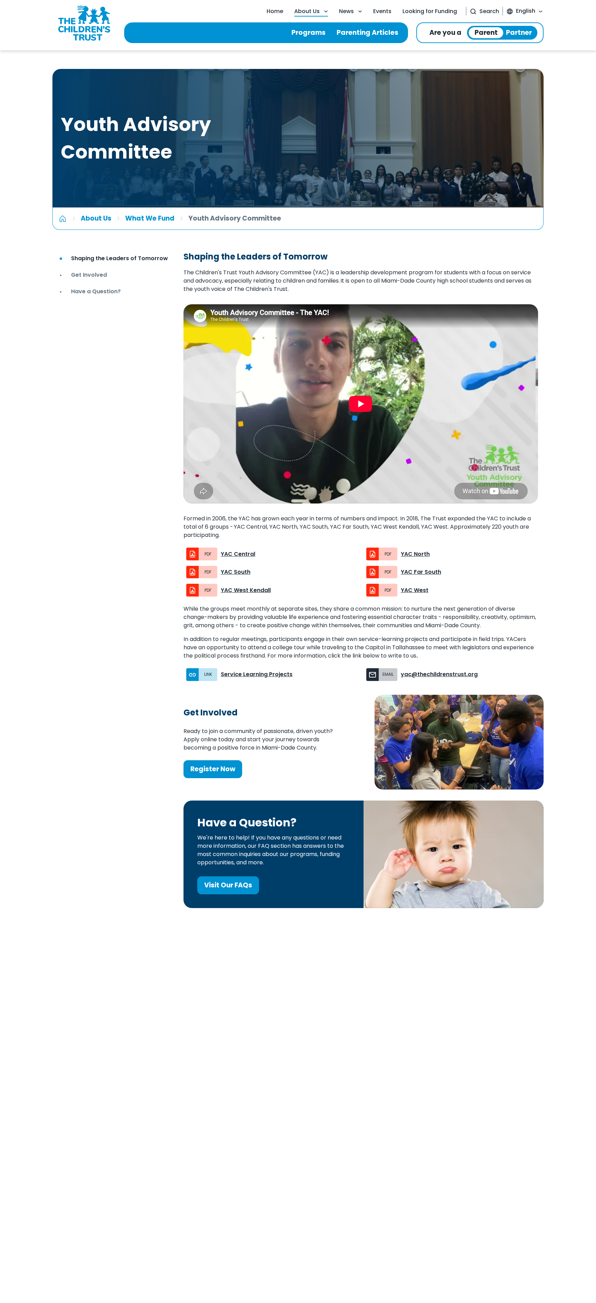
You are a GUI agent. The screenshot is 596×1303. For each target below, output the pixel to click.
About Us (307, 11)
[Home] (62, 218)
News (346, 11)
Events (382, 11)
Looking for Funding (430, 11)
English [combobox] (525, 11)
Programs (308, 32)
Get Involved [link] (89, 275)
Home (275, 11)
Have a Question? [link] (96, 291)
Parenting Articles (367, 32)
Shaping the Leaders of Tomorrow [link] (119, 258)
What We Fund (150, 218)
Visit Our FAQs (228, 885)
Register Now (212, 769)
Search (489, 11)
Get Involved (210, 712)
